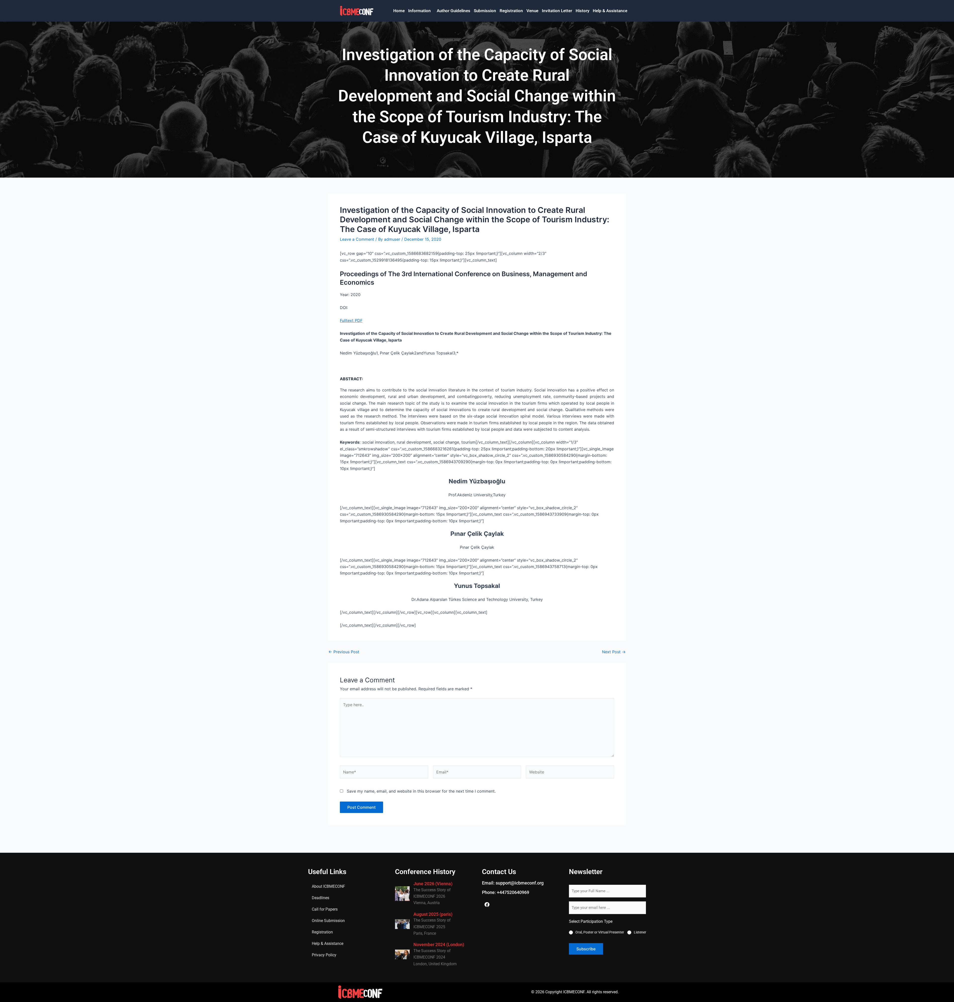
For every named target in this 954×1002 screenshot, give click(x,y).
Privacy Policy (324, 955)
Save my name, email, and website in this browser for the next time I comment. (421, 791)
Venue (532, 10)
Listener (640, 932)
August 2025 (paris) (432, 914)
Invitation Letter (557, 10)
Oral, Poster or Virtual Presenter (599, 932)
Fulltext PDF (351, 320)
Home (399, 10)
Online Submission (328, 920)
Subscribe (586, 948)
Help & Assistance (610, 10)
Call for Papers (325, 909)
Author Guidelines (453, 10)
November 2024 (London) (438, 944)
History (582, 10)
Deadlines (320, 897)
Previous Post (343, 652)
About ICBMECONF (328, 886)
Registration (511, 10)
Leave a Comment (357, 239)
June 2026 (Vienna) (432, 883)
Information (419, 10)
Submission (485, 10)
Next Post (614, 652)
